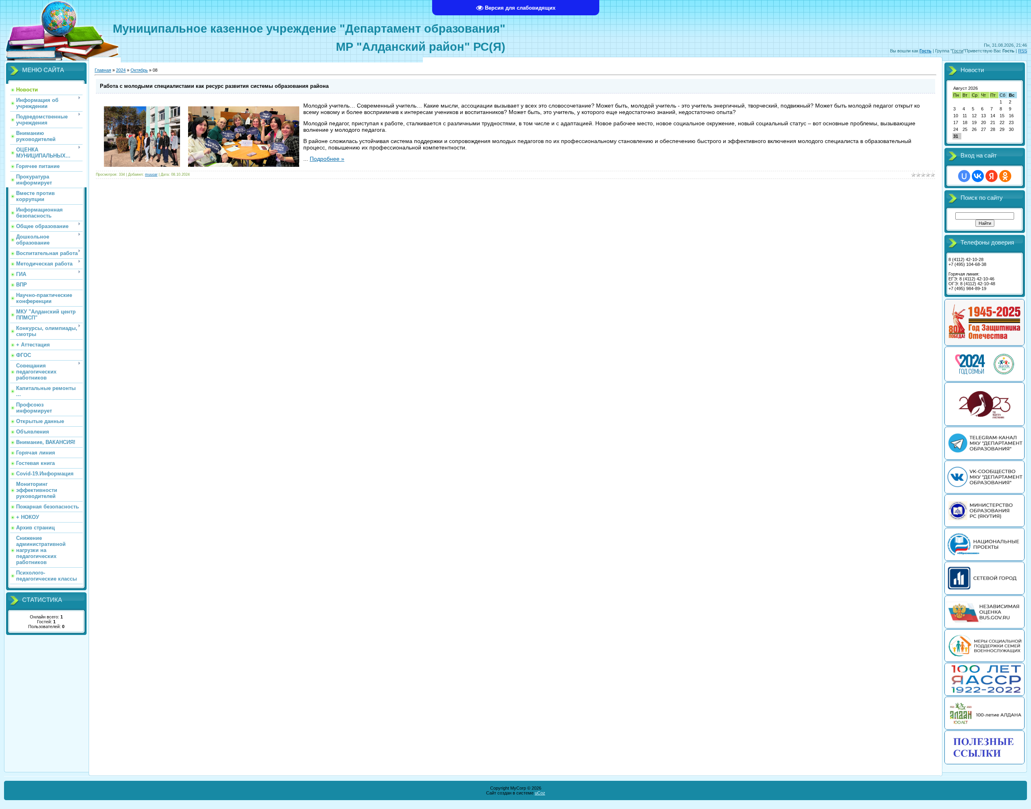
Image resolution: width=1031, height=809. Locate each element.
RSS (1022, 50)
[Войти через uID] (964, 176)
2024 (121, 70)
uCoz (540, 792)
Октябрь (139, 70)
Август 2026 (965, 88)
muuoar (151, 174)
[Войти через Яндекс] (991, 176)
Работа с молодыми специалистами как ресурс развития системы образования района (214, 86)
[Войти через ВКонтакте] (978, 176)
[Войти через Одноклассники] (1005, 176)
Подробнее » (327, 159)
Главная (103, 70)
